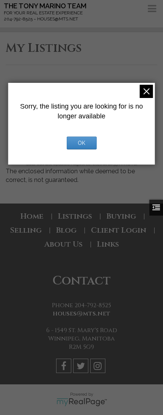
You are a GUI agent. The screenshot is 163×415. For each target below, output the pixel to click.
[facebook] (64, 367)
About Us (63, 244)
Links (108, 244)
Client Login (118, 230)
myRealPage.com (81, 402)
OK (81, 143)
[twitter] (81, 367)
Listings (75, 216)
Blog (66, 230)
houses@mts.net (81, 313)
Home (32, 216)
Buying (121, 216)
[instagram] (98, 367)
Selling (26, 230)
